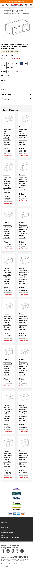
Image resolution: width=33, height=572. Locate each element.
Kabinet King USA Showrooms (10, 538)
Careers (3, 530)
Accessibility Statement (6, 566)
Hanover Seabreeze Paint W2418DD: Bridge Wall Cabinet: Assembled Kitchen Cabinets (23, 135)
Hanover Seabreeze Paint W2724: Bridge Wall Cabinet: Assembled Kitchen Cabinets (24, 182)
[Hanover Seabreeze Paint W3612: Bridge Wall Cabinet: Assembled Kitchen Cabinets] (24, 352)
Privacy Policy (5, 522)
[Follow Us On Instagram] (13, 551)
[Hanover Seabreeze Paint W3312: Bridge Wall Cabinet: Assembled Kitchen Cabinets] (8, 306)
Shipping (5, 99)
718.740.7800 (20, 557)
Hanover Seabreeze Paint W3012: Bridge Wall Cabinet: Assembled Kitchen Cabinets (7, 230)
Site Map (23, 563)
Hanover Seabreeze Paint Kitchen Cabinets (13, 10)
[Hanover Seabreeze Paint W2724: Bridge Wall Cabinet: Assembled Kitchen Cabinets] (24, 167)
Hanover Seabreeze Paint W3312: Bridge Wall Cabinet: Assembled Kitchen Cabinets (7, 321)
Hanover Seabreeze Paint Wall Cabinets (12, 11)
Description (6, 94)
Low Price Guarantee (7, 533)
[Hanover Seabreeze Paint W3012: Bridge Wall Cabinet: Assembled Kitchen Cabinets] (8, 215)
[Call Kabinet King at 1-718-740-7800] (7, 5)
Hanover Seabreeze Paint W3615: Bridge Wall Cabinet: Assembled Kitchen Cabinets (7, 413)
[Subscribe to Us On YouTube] (22, 551)
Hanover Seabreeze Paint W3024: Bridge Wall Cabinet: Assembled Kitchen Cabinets (24, 276)
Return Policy (5, 525)
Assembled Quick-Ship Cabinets (13, 9)
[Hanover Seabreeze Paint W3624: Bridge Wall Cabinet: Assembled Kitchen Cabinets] (8, 443)
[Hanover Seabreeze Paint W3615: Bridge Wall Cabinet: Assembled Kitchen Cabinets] (8, 397)
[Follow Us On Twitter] (8, 551)
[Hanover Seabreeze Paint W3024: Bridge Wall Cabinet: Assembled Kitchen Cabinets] (24, 260)
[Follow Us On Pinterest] (17, 551)
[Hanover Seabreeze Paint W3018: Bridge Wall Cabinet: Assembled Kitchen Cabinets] (8, 260)
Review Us (4, 535)
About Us (4, 520)
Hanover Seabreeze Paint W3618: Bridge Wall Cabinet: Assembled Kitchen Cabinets (23, 413)
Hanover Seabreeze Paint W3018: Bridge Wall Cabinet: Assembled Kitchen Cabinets (7, 276)
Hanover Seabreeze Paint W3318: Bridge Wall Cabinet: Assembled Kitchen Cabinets (7, 367)
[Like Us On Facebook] (3, 551)
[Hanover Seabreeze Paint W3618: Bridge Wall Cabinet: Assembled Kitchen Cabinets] (24, 397)
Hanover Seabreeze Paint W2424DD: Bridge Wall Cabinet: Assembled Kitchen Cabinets (7, 183)
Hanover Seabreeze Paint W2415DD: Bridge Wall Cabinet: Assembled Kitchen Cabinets (7, 135)
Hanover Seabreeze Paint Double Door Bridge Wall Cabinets (16, 13)
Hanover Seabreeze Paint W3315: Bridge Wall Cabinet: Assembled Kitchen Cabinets (23, 321)
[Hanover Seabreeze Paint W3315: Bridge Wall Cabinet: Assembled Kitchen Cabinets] (24, 306)
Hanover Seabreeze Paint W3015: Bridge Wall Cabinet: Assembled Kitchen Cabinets (23, 230)
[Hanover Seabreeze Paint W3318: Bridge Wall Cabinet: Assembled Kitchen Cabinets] (8, 352)
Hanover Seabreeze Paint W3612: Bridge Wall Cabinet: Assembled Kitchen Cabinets (23, 367)
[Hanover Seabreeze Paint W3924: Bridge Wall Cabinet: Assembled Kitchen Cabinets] (24, 443)
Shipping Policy (6, 527)
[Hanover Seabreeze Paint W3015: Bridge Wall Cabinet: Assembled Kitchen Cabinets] (24, 215)
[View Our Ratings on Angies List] (16, 508)
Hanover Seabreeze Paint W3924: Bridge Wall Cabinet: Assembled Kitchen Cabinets (24, 458)
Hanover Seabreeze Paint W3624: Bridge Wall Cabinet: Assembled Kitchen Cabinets (8, 458)
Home (2, 9)
